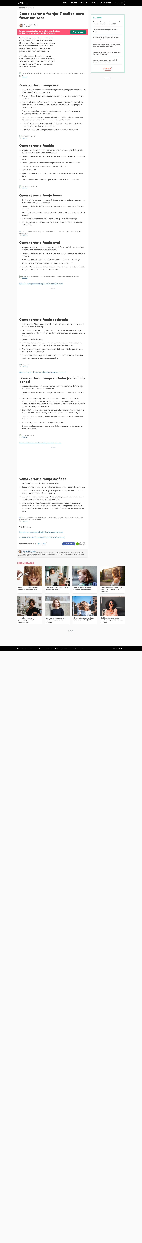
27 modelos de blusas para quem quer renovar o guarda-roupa (106, 38)
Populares (33, 1240)
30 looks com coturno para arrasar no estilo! (105, 30)
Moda (65, 3)
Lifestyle (84, 3)
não (44, 1135)
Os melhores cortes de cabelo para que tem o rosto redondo (42, 1128)
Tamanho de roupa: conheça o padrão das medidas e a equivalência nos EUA (107, 23)
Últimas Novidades (22, 1240)
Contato (41, 1240)
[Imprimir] (84, 1134)
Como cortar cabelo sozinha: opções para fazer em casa (40, 961)
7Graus (123, 1240)
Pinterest (24, 170)
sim (39, 1135)
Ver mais (108, 68)
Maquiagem (106, 3)
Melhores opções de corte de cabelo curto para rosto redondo (42, 805)
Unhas (95, 3)
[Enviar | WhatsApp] (77, 1134)
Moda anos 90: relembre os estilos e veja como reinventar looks (106, 53)
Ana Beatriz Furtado (29, 1142)
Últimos (97, 18)
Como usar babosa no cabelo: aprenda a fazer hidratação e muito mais (106, 45)
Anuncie (81, 1240)
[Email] (80, 1134)
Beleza (74, 3)
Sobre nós (49, 1240)
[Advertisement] (72, 49)
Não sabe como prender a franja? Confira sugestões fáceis (41, 663)
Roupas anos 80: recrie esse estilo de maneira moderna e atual (105, 61)
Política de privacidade (61, 1240)
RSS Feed (73, 1240)
